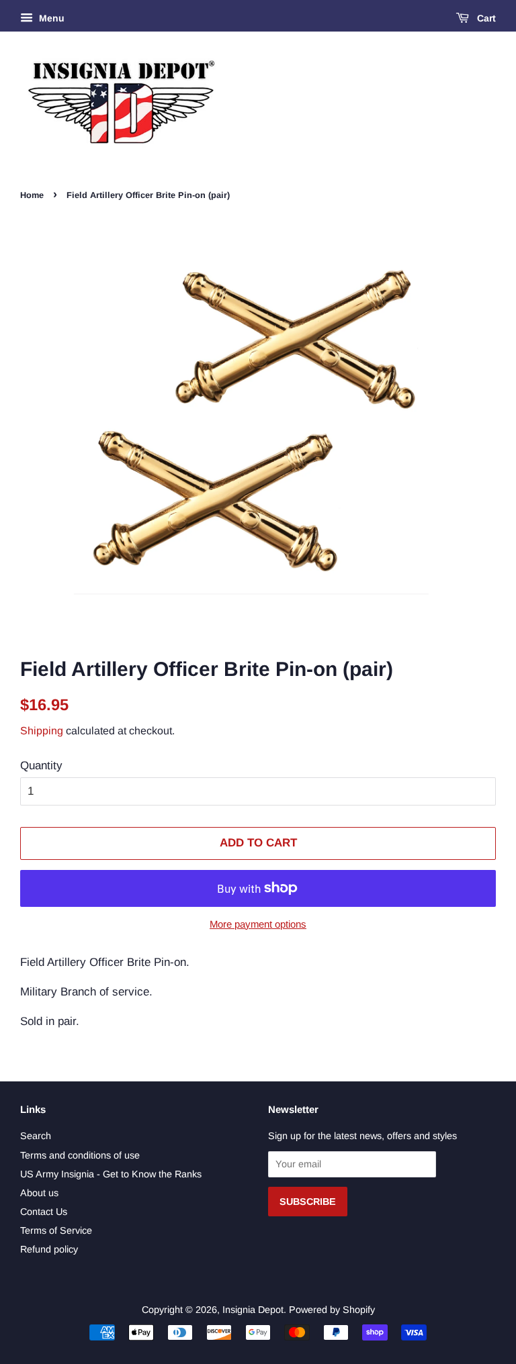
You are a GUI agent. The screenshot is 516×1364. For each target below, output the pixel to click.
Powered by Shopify (332, 1309)
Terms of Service (56, 1230)
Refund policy (49, 1249)
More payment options (258, 924)
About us (39, 1192)
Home (32, 195)
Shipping (41, 730)
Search (35, 1135)
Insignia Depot (253, 1309)
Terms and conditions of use (80, 1155)
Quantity (41, 765)
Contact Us (43, 1211)
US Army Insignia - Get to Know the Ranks (111, 1174)
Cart (485, 18)
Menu (50, 18)
